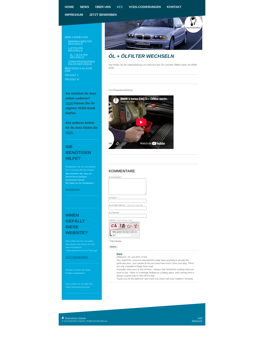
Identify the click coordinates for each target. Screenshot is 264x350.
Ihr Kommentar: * (116, 177)
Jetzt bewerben (77, 257)
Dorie (119, 254)
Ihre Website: (114, 213)
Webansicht (197, 321)
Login (200, 318)
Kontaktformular (73, 189)
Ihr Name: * (113, 198)
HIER (69, 103)
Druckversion (70, 318)
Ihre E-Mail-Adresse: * (126, 205)
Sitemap (82, 318)
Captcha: (120, 220)
